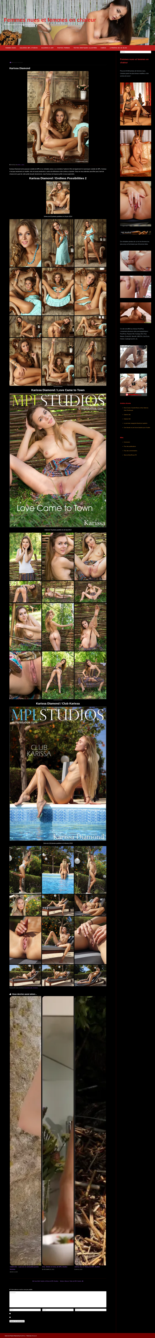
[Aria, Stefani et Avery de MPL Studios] (58, 1130)
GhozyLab (34, 1335)
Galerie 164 (127, 419)
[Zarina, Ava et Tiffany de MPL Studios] (90, 1130)
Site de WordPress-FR (130, 455)
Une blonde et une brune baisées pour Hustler (137, 427)
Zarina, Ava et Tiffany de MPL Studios (87, 1267)
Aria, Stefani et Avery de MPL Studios (54, 1267)
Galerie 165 (127, 414)
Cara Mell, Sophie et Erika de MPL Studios (46, 1281)
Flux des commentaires (130, 450)
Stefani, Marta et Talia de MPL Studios (71, 1281)
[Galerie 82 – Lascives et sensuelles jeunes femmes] (25, 1130)
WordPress (22, 1335)
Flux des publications (130, 446)
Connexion (127, 442)
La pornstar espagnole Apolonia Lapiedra (135, 423)
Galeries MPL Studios (31, 988)
